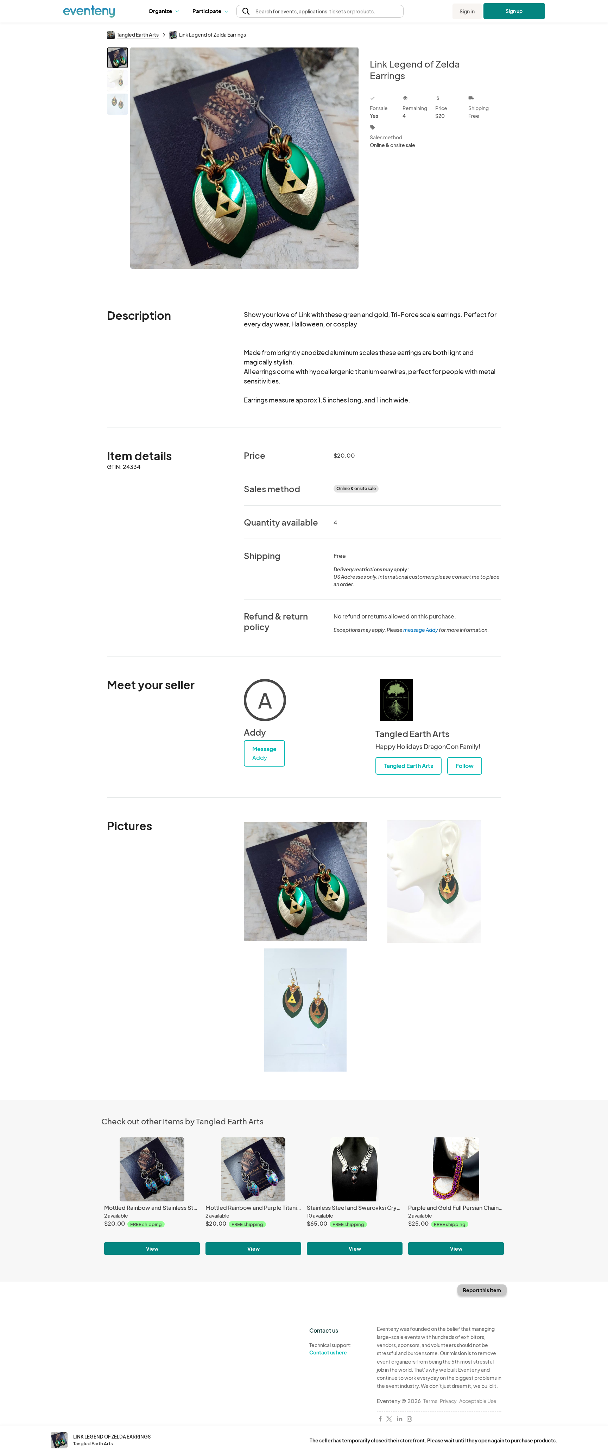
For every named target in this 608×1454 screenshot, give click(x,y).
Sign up (514, 11)
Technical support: (330, 1348)
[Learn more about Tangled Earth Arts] (396, 700)
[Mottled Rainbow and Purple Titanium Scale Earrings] (253, 1169)
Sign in (467, 11)
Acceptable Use (477, 1401)
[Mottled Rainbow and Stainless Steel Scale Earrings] (152, 1169)
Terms (430, 1401)
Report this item (482, 1290)
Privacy (448, 1401)
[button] (165, 11)
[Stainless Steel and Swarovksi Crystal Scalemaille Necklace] (355, 1169)
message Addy (420, 630)
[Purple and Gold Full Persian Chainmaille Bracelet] (456, 1169)
